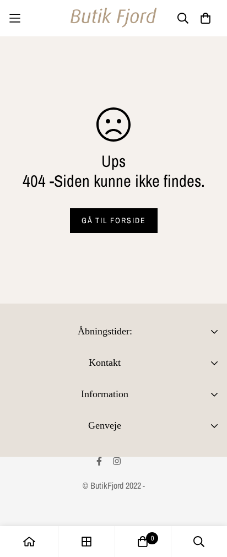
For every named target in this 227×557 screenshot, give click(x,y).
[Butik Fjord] (113, 18)
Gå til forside (114, 220)
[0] (142, 541)
